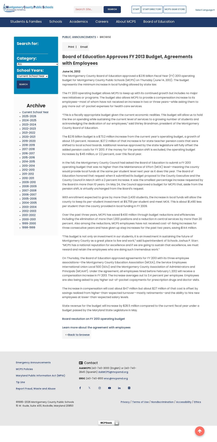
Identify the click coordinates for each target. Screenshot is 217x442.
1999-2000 (29, 223)
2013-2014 (28, 166)
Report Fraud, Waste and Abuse (35, 389)
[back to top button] (199, 431)
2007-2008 (29, 191)
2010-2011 (28, 178)
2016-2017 (28, 153)
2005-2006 (29, 199)
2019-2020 (29, 141)
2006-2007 (29, 195)
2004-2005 (29, 203)
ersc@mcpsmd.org (116, 378)
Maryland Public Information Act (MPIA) (40, 376)
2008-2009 (29, 186)
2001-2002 (29, 215)
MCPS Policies (24, 369)
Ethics (197, 402)
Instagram (100, 388)
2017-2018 (28, 149)
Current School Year (35, 112)
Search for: (27, 44)
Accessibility (183, 402)
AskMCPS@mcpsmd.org (113, 372)
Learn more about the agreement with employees (96, 327)
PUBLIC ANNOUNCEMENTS (79, 37)
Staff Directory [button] (152, 9)
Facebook (80, 388)
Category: (27, 59)
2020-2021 (28, 137)
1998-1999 (28, 228)
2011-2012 (28, 174)
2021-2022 (28, 133)
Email (84, 47)
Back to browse (79, 335)
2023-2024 (29, 125)
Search (112, 9)
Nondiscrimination (162, 402)
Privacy (125, 402)
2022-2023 (29, 129)
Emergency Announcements (33, 362)
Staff (136, 9)
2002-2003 (29, 211)
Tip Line (20, 382)
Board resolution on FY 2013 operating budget (93, 319)
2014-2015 (28, 162)
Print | (72, 47)
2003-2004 (29, 207)
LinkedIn (119, 388)
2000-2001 (29, 219)
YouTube (109, 388)
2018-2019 (28, 145)
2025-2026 (29, 116)
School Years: (30, 71)
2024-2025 (29, 120)
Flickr (129, 388)
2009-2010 (29, 182)
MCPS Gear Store (175, 9)
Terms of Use (140, 402)
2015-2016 (28, 157)
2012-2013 (28, 170)
